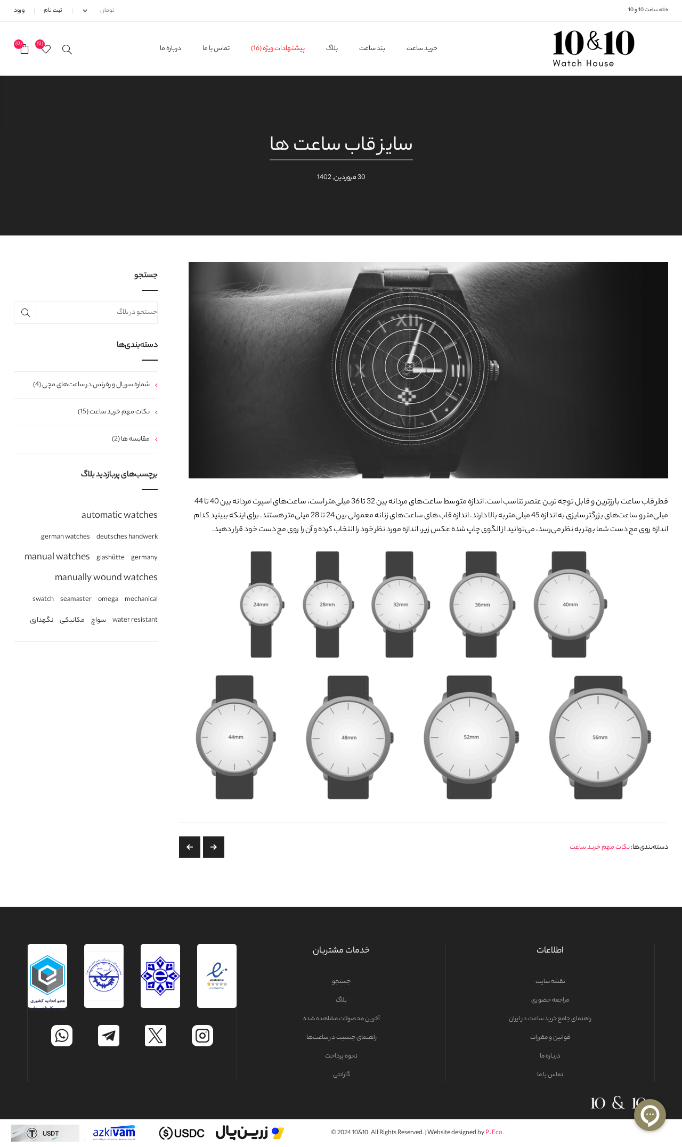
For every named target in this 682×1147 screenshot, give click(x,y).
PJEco (493, 1133)
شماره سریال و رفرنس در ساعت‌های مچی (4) (91, 385)
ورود (19, 10)
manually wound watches (106, 579)
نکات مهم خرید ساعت (600, 847)
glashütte (110, 558)
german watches (65, 537)
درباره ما (550, 1056)
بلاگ (341, 1000)
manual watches (57, 558)
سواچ (98, 620)
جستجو (341, 982)
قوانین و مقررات (550, 1037)
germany (144, 558)
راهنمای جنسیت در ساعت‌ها (341, 1037)
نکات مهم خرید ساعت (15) (114, 412)
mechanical (141, 600)
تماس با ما (550, 1075)
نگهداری (41, 620)
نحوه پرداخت (341, 1056)
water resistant (135, 620)
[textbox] (86, 313)
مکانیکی (72, 620)
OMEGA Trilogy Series (213, 847)
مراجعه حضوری (550, 1000)
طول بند (189, 847)
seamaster (76, 600)
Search (25, 313)
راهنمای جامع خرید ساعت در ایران (550, 1019)
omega (108, 600)
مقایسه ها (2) (131, 439)
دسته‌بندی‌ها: (649, 847)
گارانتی (341, 1075)
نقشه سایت (550, 982)
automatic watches (120, 516)
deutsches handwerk (127, 537)
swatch (43, 600)
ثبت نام (53, 10)
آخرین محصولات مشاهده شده (341, 1019)
